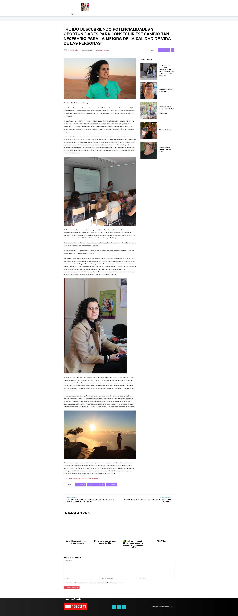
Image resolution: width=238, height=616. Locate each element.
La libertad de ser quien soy (166, 90)
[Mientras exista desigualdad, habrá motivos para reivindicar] (148, 110)
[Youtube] (124, 607)
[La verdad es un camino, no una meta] (148, 150)
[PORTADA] (161, 528)
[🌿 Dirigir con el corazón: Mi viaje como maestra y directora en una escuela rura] (133, 528)
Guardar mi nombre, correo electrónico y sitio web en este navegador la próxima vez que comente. (95, 583)
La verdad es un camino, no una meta (165, 149)
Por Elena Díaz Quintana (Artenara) (83, 478)
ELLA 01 (99, 50)
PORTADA (161, 541)
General (106, 50)
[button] (166, 14)
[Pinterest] (168, 50)
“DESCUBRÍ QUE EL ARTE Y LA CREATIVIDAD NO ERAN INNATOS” (147, 500)
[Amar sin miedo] (148, 130)
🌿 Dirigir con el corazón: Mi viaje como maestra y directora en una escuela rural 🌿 (133, 544)
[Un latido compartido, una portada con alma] (77, 528)
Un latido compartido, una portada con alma (76, 542)
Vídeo (73, 14)
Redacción (74, 50)
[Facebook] (160, 50)
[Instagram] (119, 607)
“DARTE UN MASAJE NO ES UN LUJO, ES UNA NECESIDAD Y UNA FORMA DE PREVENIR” (91, 500)
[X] (164, 50)
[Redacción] (66, 50)
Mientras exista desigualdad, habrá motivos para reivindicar (166, 109)
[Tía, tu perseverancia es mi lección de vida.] (105, 528)
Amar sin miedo (165, 129)
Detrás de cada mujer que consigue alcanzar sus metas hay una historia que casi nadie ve (166, 70)
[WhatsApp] (172, 50)
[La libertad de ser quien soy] (148, 90)
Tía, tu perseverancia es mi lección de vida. (105, 542)
